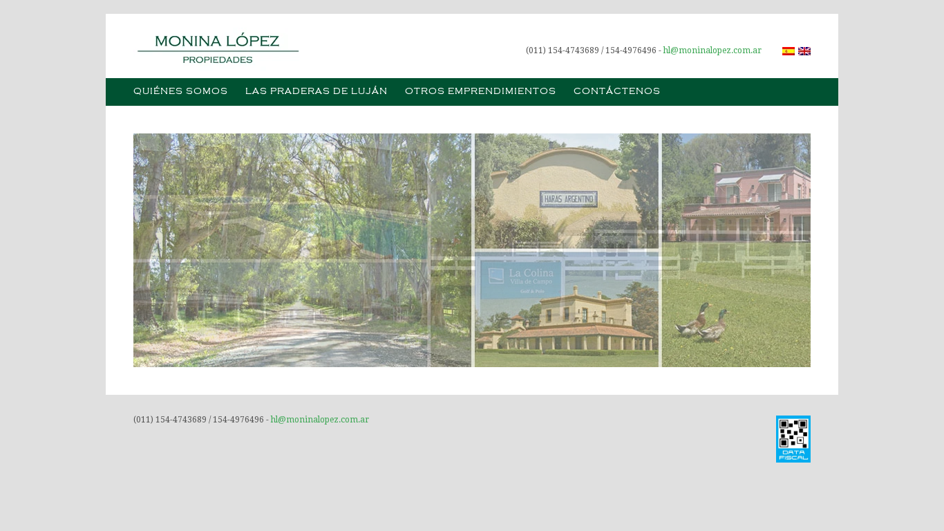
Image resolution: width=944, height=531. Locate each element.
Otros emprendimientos (480, 91)
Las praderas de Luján (316, 91)
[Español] (788, 51)
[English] (804, 51)
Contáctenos (617, 91)
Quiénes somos (180, 91)
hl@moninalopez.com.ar (712, 50)
